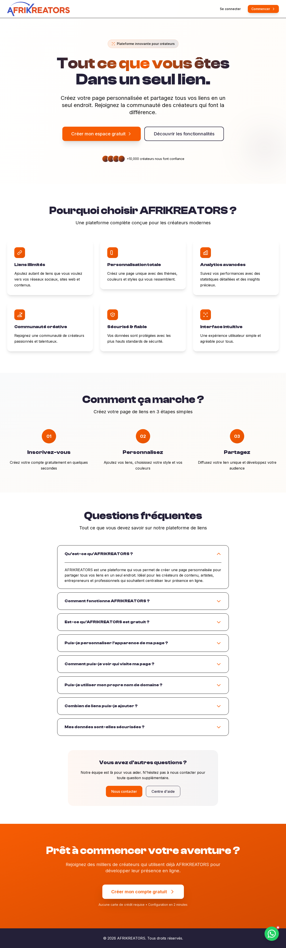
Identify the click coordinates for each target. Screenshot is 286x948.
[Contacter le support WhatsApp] (272, 934)
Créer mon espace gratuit (98, 133)
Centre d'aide (163, 791)
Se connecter (230, 9)
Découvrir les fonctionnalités (184, 133)
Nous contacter (124, 791)
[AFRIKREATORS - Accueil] (38, 9)
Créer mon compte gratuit (139, 891)
